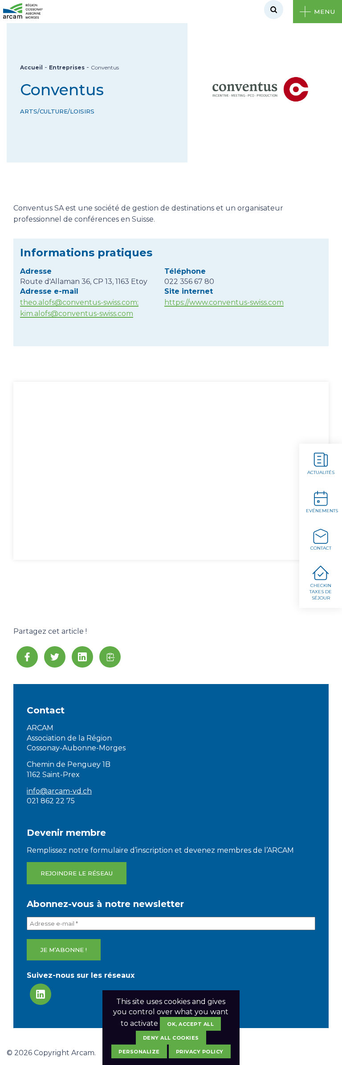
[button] (110, 657)
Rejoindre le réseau (77, 873)
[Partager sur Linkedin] (82, 657)
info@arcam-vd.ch (59, 791)
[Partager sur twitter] (54, 657)
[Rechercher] (273, 9)
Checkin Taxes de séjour (320, 592)
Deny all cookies (171, 1038)
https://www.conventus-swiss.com (224, 302)
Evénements (322, 511)
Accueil (31, 67)
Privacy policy (200, 1052)
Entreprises (67, 67)
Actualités (320, 472)
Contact (320, 548)
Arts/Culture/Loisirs (57, 111)
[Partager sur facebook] (27, 657)
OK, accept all (190, 1024)
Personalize (139, 1052)
